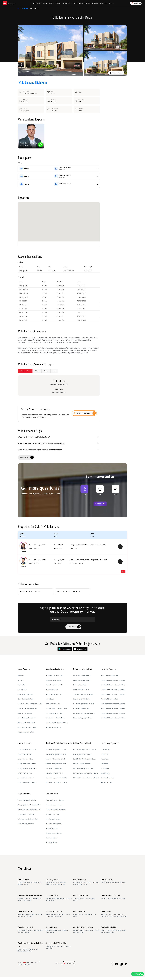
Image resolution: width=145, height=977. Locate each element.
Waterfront (104, 759)
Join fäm (20, 680)
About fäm (21, 675)
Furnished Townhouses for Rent (83, 713)
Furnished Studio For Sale (109, 675)
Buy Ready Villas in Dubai (54, 713)
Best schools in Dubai (53, 814)
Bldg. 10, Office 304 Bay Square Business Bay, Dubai (30, 947)
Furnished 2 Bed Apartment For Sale (113, 685)
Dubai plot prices (51, 838)
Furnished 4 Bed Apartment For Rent (113, 718)
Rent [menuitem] (50, 3)
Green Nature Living (107, 778)
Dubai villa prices (51, 828)
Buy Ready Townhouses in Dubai (56, 722)
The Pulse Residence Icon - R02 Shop (113, 897)
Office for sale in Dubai (53, 704)
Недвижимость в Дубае (26, 732)
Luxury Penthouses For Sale (27, 764)
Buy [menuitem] (44, 3)
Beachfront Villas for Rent (54, 773)
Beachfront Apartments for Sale (56, 778)
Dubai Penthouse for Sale (54, 675)
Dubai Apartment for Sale (54, 685)
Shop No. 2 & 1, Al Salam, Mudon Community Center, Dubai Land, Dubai (114, 914)
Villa (54, 371)
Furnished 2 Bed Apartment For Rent (113, 708)
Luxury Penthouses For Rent (27, 782)
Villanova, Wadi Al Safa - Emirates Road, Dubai (57, 930)
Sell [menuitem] (75, 3)
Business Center (106, 782)
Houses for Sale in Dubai (54, 694)
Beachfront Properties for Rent (56, 754)
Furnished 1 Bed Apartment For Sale (113, 680)
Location (23, 198)
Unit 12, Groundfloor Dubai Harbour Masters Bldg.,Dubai (30, 898)
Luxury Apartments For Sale (27, 749)
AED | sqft (70, 963)
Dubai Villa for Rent (79, 685)
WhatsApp (139, 974)
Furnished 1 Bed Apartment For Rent (113, 704)
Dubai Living (105, 749)
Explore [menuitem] (102, 3)
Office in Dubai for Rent (81, 689)
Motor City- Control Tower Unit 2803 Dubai (85, 914)
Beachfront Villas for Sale (54, 768)
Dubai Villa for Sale (52, 689)
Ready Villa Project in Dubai (27, 800)
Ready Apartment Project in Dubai (29, 805)
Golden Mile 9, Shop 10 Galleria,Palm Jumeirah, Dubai (30, 930)
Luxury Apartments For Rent (27, 768)
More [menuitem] (110, 3)
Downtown (104, 764)
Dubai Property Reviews (26, 824)
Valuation (137, 3)
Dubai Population (51, 842)
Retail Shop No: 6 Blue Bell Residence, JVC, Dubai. (58, 945)
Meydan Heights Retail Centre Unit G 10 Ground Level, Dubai (58, 914)
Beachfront (104, 754)
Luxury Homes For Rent (25, 778)
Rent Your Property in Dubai (82, 718)
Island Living (105, 773)
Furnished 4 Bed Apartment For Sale (113, 694)
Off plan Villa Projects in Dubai (83, 768)
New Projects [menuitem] (37, 3)
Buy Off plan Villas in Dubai (82, 754)
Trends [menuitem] (94, 3)
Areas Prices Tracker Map (26, 722)
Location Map (22, 689)
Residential (25, 371)
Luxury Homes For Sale (25, 759)
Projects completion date (54, 805)
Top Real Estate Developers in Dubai (30, 704)
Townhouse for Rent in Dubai (83, 694)
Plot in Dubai (50, 699)
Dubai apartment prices (53, 824)
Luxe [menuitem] (57, 3)
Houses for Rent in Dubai (81, 699)
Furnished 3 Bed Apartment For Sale (113, 689)
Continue (98, 504)
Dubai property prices (53, 819)
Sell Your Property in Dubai (27, 727)
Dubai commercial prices (54, 833)
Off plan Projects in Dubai (81, 764)
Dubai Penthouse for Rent (81, 675)
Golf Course (105, 768)
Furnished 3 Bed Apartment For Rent (113, 713)
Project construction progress (55, 809)
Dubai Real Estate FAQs (25, 699)
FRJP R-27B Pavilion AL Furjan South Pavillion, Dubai (29, 882)
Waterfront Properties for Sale (55, 759)
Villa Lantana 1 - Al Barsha (69, 591)
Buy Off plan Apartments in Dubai (84, 749)
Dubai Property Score (25, 713)
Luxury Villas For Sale (25, 754)
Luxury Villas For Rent (25, 773)
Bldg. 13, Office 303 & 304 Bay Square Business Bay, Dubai (85, 882)
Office (37, 371)
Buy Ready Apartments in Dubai (56, 708)
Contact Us (21, 685)
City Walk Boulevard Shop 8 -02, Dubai (113, 881)
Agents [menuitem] (80, 3)
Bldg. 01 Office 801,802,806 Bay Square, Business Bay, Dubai (56, 882)
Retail (46, 371)
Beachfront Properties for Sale (56, 749)
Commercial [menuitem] (66, 3)
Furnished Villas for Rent (81, 708)
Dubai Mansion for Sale (53, 680)
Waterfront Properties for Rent (56, 764)
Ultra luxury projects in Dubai (27, 819)
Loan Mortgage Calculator (26, 718)
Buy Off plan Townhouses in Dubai (84, 759)
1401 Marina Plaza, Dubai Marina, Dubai (84, 898)
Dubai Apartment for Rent (81, 680)
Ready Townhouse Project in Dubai (29, 809)
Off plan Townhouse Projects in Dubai (85, 778)
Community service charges (55, 800)
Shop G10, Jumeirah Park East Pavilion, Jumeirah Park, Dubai (30, 914)
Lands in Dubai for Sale (53, 727)
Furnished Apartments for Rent (83, 704)
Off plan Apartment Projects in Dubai (85, 773)
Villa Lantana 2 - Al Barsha (32, 591)
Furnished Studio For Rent (109, 699)
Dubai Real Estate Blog (25, 694)
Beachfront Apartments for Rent (56, 782)
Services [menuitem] (87, 3)
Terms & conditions (24, 964)
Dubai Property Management (27, 708)
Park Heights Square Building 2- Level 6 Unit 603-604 (59, 898)
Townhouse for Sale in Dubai (55, 718)
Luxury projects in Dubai (26, 814)
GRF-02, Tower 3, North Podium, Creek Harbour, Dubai (86, 930)
